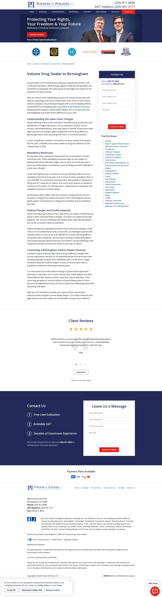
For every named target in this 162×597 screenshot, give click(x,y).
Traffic (108, 198)
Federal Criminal (112, 173)
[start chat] (155, 591)
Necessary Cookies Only (32, 590)
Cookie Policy (56, 539)
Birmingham (45, 64)
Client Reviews (101, 12)
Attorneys (43, 12)
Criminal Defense (58, 12)
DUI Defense (73, 12)
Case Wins (87, 12)
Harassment (110, 182)
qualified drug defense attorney (74, 106)
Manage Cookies (71, 539)
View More (81, 372)
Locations (36, 64)
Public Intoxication (113, 184)
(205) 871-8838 (125, 3)
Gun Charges (110, 179)
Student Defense (112, 192)
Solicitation (110, 190)
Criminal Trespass (112, 152)
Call (72, 295)
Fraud (107, 176)
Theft (107, 195)
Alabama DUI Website (36, 544)
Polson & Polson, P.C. (50, 576)
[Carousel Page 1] (76, 364)
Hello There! (153, 583)
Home (32, 12)
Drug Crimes (56, 64)
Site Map (121, 488)
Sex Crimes (109, 187)
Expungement (111, 171)
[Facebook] (29, 519)
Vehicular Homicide (113, 201)
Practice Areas (109, 136)
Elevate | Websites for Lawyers (119, 576)
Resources (115, 12)
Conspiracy (109, 149)
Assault (108, 141)
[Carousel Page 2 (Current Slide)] (81, 364)
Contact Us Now (37, 34)
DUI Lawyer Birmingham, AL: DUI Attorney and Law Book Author (117, 165)
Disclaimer (85, 488)
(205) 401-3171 (125, 7)
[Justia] (34, 519)
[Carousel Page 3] (85, 364)
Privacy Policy (96, 488)
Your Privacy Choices (41, 539)
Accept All (11, 590)
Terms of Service (109, 488)
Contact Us (128, 12)
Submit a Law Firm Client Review (81, 380)
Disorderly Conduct (113, 154)
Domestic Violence (113, 157)
